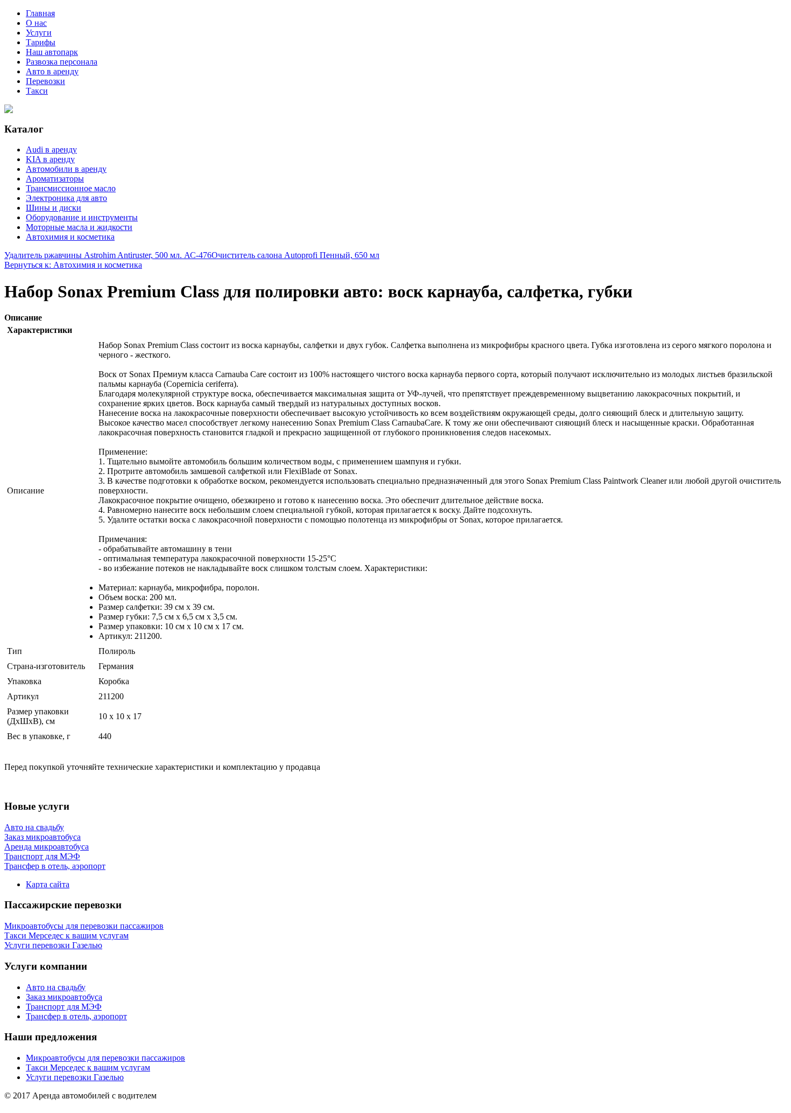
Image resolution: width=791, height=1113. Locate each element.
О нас (36, 22)
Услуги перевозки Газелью (75, 1077)
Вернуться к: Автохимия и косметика (73, 264)
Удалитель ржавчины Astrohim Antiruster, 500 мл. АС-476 (107, 255)
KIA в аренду (50, 159)
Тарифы (40, 42)
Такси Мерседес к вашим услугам (88, 1067)
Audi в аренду (51, 149)
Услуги (39, 32)
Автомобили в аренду (66, 168)
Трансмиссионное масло (71, 188)
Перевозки (45, 81)
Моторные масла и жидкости (79, 227)
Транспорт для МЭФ (64, 1006)
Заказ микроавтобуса (64, 996)
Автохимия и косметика (70, 236)
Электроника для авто (66, 198)
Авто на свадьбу (56, 987)
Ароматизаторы (55, 178)
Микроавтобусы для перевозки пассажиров (105, 1057)
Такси (37, 90)
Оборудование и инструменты (82, 217)
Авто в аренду (52, 71)
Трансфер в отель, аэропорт (76, 1016)
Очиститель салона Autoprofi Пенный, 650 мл (295, 255)
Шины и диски (53, 207)
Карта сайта (47, 884)
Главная (40, 13)
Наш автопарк (52, 52)
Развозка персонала (61, 61)
